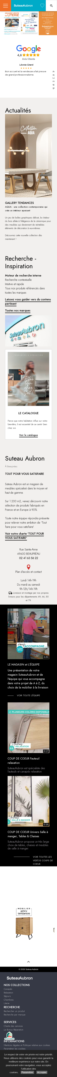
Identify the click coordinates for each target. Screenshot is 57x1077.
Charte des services (13, 1026)
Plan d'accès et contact (28, 572)
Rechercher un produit (14, 1011)
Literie (6, 1003)
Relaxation (8, 992)
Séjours (7, 996)
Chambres (9, 1000)
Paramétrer (27, 1072)
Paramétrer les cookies (14, 1048)
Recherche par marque (14, 1014)
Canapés (8, 989)
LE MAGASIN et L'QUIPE (24, 665)
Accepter (42, 1072)
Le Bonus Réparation (13, 1029)
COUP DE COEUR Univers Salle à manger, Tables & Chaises (28, 840)
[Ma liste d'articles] (42, 5)
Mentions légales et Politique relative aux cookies (27, 1045)
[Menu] (5, 5)
